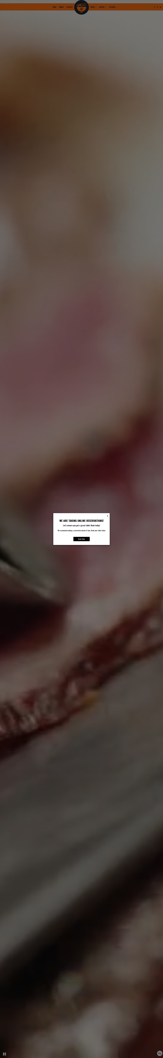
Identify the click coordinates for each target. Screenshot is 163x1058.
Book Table (81, 539)
